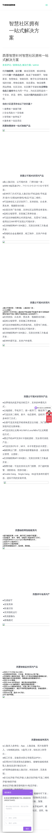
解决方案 (26, 65)
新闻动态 (17, 65)
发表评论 (7, 65)
